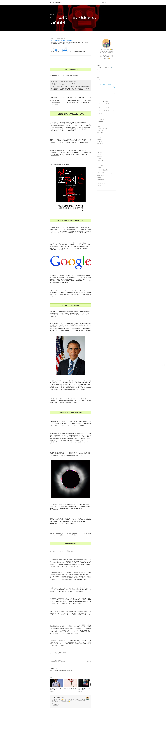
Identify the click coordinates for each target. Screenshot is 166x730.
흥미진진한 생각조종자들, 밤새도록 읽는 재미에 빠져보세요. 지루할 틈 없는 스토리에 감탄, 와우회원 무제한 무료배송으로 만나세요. (70, 43)
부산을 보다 (101, 150)
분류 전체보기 (101, 119)
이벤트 (99, 177)
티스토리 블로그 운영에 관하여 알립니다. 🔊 (104, 67)
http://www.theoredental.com (58, 48)
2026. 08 (106, 101)
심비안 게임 (101, 172)
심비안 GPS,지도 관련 (103, 170)
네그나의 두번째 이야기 (56, 2)
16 (99, 110)
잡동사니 (99, 182)
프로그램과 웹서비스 (102, 128)
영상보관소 (99, 154)
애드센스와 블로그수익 (102, 160)
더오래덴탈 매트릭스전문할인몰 (59, 50)
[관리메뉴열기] (164, 2)
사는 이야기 (100, 165)
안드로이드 (100, 121)
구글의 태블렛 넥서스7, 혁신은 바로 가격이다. (58, 661)
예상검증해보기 (101, 183)
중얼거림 (99, 163)
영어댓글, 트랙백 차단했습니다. (102, 73)
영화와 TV (100, 143)
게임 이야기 (100, 141)
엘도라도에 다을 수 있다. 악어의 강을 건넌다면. (58, 663)
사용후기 (99, 137)
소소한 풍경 (100, 152)
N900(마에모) (101, 175)
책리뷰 (99, 135)
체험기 (99, 146)
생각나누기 (52, 657)
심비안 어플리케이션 (102, 169)
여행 (98, 148)
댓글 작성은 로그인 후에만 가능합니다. (103, 69)
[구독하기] (164, 365)
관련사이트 (110, 725)
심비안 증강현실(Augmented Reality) (105, 174)
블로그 (99, 158)
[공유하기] (54, 653)
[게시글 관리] (56, 653)
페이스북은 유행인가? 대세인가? (56, 660)
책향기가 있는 (101, 185)
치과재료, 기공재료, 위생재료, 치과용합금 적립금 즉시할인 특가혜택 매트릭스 (68, 51)
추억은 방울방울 (100, 179)
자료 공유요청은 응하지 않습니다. (103, 71)
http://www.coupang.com (57, 38)
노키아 (99, 167)
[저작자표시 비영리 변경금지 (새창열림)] (64, 652)
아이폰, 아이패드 (101, 124)
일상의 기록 (100, 187)
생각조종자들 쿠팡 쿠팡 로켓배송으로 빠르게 (62, 40)
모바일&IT (99, 126)
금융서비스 (100, 156)
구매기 (99, 139)
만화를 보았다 (100, 132)
